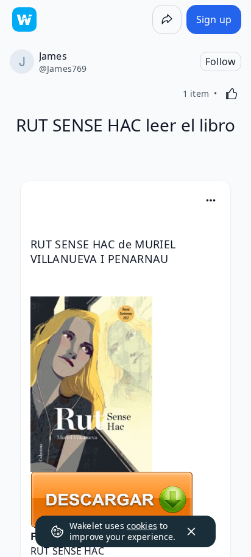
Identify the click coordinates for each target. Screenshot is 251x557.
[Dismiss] (191, 531)
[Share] (167, 19)
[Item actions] (211, 200)
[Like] (231, 93)
